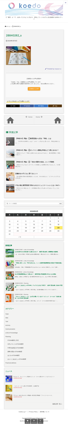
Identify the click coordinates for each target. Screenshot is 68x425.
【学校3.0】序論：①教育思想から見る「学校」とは (33, 138)
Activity (7, 325)
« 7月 (19, 237)
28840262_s (17, 26)
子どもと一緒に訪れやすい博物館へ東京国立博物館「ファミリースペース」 (33, 395)
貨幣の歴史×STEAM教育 (15, 351)
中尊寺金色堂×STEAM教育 (15, 348)
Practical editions (10, 363)
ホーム (8, 26)
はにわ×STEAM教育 (13, 355)
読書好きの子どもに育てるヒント (26, 173)
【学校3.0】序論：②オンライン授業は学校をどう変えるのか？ (37, 150)
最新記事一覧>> (57, 404)
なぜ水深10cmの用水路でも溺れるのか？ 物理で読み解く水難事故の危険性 (36, 251)
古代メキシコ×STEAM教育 (15, 344)
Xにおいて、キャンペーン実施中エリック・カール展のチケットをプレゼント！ (34, 376)
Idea (6, 318)
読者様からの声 (34, 89)
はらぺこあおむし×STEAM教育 (17, 359)
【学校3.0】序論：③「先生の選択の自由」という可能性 (34, 162)
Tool (6, 321)
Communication (10, 329)
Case (7, 314)
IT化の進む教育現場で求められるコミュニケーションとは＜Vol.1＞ (37, 185)
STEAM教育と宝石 (13, 340)
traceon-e (58, 69)
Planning (8, 336)
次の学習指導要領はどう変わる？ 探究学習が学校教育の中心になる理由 (35, 274)
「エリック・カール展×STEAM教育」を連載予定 (26, 386)
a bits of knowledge (11, 333)
